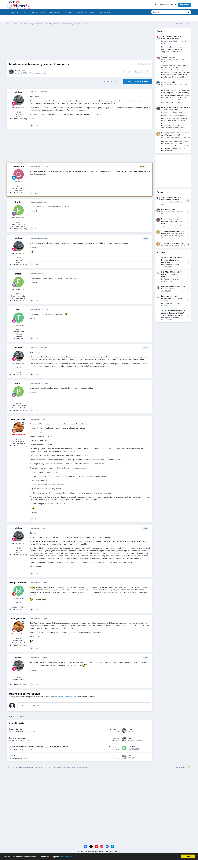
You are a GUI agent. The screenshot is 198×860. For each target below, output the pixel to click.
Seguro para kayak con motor (172, 243)
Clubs (92, 12)
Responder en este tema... (31, 706)
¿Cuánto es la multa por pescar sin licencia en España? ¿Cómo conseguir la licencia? (173, 313)
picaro (130, 729)
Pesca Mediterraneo (171, 264)
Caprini (166, 112)
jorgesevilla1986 (17, 731)
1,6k (19, 222)
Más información (67, 856)
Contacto (108, 852)
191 (19, 112)
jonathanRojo (169, 137)
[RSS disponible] (189, 767)
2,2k (19, 439)
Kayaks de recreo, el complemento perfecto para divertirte (171, 298)
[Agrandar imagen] (34, 251)
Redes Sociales (54, 12)
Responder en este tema (138, 81)
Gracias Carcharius (168, 57)
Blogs (43, 12)
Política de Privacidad (94, 852)
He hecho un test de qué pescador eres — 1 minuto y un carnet (172, 221)
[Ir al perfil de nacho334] (124, 748)
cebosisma (18, 166)
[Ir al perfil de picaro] (124, 730)
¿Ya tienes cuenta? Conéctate (163, 5)
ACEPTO (187, 856)
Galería (34, 12)
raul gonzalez (18, 419)
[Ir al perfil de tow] (18, 317)
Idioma (80, 852)
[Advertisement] (79, 44)
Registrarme (184, 4)
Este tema (179, 12)
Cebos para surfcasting (39, 73)
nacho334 (131, 747)
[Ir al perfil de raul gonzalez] (18, 427)
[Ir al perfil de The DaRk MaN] (158, 287)
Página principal (14, 12)
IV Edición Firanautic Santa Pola (173, 286)
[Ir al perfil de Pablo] (18, 210)
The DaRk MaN (169, 289)
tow (18, 309)
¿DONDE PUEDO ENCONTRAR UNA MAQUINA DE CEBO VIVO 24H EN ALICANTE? (38, 747)
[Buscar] (188, 12)
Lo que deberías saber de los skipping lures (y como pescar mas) (172, 260)
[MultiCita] (31, 125)
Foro (26, 12)
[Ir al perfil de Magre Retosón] (18, 591)
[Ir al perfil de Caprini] (158, 108)
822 (19, 329)
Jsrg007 (14, 758)
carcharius (168, 41)
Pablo (18, 202)
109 (19, 602)
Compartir (126, 72)
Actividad (67, 12)
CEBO (14, 756)
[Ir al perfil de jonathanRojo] (158, 134)
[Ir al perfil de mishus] (11, 71)
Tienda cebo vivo (15, 729)
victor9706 (15, 749)
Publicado (178, 112)
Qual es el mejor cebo (17, 738)
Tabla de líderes (104, 12)
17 (19, 186)
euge (13, 740)
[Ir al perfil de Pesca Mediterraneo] (158, 259)
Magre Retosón (18, 582)
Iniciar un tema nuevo (111, 81)
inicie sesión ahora (66, 697)
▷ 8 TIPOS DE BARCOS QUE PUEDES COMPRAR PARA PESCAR (171, 274)
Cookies (117, 852)
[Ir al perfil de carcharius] (158, 37)
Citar (36, 125)
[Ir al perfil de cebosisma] (18, 174)
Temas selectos (80, 12)
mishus (21, 71)
